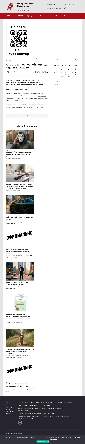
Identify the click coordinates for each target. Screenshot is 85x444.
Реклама (9, 407)
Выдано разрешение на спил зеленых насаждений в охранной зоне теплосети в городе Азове (18, 385)
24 (54, 76)
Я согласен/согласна (43, 441)
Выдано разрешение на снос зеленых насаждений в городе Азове (18, 251)
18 (58, 74)
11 (57, 72)
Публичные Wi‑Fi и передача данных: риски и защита (17, 283)
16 (75, 72)
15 (72, 72)
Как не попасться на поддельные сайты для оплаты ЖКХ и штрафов (19, 185)
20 (65, 74)
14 (68, 72)
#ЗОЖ (20, 16)
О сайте (8, 409)
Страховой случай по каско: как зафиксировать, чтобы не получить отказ (19, 217)
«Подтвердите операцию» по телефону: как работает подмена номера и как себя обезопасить (19, 152)
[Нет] (83, 439)
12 (61, 72)
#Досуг (30, 16)
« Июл (56, 84)
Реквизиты (9, 405)
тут (43, 107)
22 (72, 74)
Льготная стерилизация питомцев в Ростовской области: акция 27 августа (20, 351)
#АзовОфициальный (43, 16)
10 (54, 72)
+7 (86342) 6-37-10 (53, 4)
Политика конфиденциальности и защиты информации (36, 413)
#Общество (11, 16)
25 (58, 76)
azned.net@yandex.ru (54, 8)
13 (65, 72)
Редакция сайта (9, 412)
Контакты (67, 16)
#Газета (58, 16)
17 (54, 74)
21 (68, 74)
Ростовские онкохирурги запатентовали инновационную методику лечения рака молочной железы (19, 317)
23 (76, 74)
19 (61, 74)
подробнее (39, 437)
